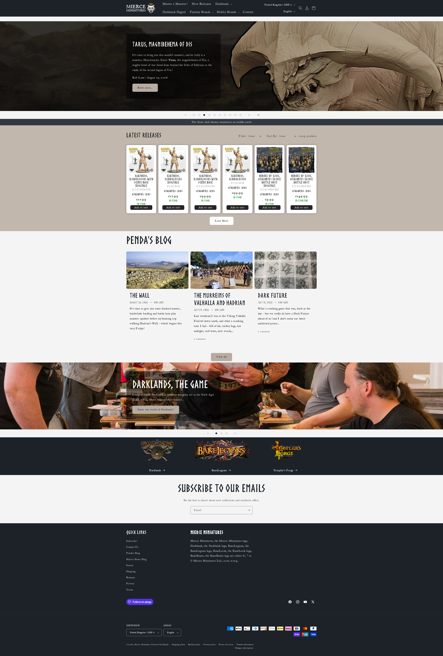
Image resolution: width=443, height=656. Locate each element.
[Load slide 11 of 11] (240, 115)
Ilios (147, 194)
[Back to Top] (436, 649)
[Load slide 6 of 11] (214, 115)
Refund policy (194, 645)
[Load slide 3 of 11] (199, 115)
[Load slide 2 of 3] (221, 433)
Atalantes (137, 194)
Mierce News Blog (136, 559)
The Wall (140, 295)
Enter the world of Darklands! (156, 409)
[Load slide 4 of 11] (204, 115)
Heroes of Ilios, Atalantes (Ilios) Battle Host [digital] (269, 180)
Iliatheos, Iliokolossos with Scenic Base (205, 179)
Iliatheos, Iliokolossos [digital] (173, 179)
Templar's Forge (283, 470)
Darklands (155, 470)
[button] (223, 4)
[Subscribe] (248, 510)
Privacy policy (210, 645)
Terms (129, 589)
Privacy (130, 583)
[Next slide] (249, 115)
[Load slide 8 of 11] (225, 115)
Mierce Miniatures (142, 645)
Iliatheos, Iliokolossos (237, 177)
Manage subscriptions (244, 648)
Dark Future (272, 295)
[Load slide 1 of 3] (216, 433)
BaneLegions (219, 470)
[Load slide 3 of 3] (226, 433)
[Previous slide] (185, 115)
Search (129, 565)
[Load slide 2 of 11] (193, 115)
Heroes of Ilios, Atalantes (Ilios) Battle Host (301, 179)
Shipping (131, 571)
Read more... (145, 87)
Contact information (245, 645)
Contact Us (132, 547)
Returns (130, 577)
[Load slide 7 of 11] (219, 115)
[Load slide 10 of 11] (235, 115)
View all (221, 357)
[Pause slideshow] (257, 115)
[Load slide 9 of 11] (230, 115)
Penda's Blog (133, 553)
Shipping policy (178, 645)
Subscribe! (131, 541)
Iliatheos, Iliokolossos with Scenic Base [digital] (141, 180)
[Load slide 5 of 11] (209, 115)
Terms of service (226, 645)
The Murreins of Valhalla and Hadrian (219, 299)
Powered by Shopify (160, 645)
